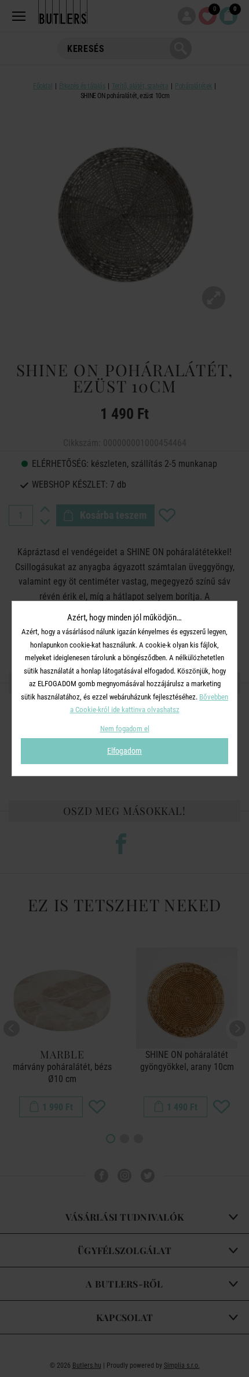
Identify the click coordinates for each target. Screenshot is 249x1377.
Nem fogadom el (124, 728)
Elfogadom (124, 750)
